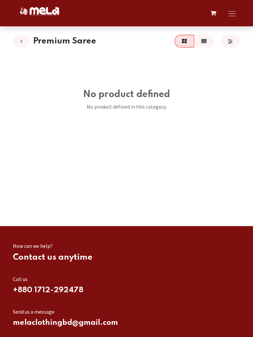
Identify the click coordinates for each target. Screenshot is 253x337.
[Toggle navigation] (232, 13)
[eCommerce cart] (213, 13)
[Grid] (184, 41)
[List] (204, 41)
